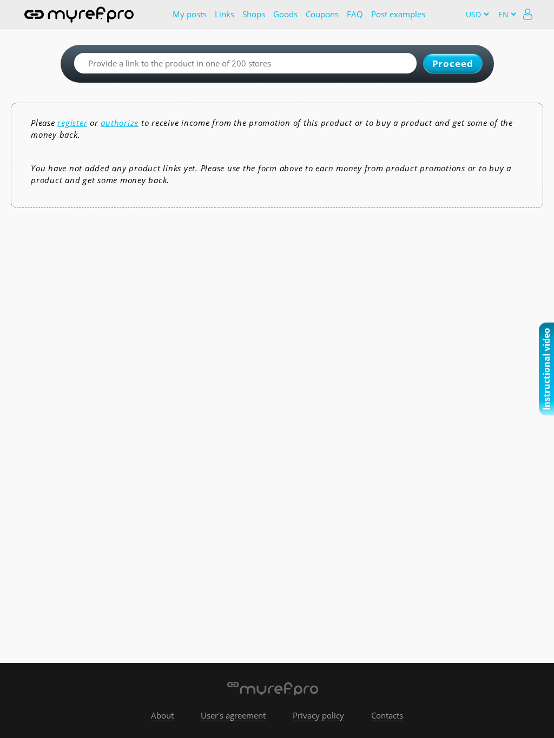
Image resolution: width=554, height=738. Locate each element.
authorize (119, 122)
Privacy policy (318, 715)
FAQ (355, 14)
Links (224, 14)
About (162, 715)
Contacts (387, 715)
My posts (190, 14)
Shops (253, 14)
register (72, 122)
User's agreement (233, 715)
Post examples (398, 14)
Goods (285, 14)
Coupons (322, 14)
